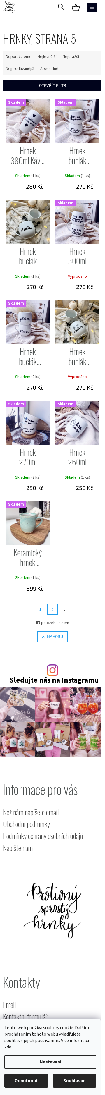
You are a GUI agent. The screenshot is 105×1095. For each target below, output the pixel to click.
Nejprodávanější (20, 69)
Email (9, 1005)
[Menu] (92, 7)
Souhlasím (74, 1080)
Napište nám (18, 848)
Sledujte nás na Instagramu (54, 680)
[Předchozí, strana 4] (52, 609)
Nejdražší (71, 57)
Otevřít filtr (52, 85)
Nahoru (55, 636)
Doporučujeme (19, 57)
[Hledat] (61, 7)
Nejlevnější (47, 57)
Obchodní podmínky (26, 824)
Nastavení (50, 1062)
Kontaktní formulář (25, 1017)
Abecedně (49, 69)
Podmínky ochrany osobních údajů (43, 836)
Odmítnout (26, 1080)
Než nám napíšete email (31, 812)
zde (7, 1047)
